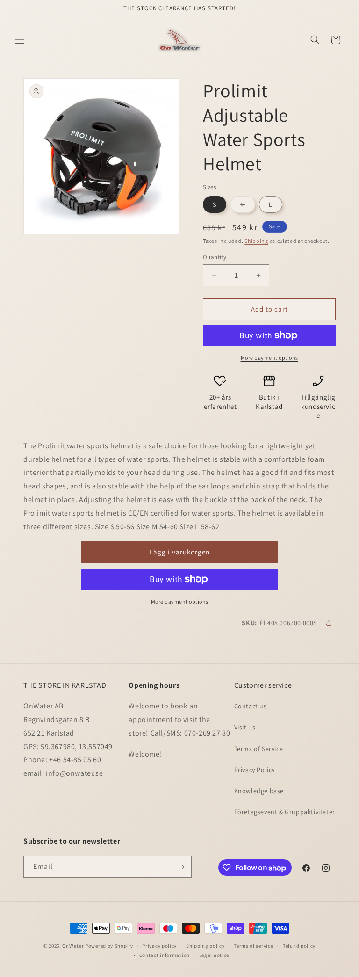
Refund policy (299, 945)
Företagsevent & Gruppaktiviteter (284, 812)
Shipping (256, 240)
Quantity (214, 257)
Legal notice (214, 955)
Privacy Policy (254, 770)
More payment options (269, 357)
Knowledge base (259, 791)
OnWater (73, 945)
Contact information (164, 955)
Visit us (245, 727)
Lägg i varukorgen (180, 551)
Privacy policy (159, 945)
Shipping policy (205, 945)
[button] (19, 39)
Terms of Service (258, 748)
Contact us (250, 706)
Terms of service (253, 945)
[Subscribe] (181, 867)
